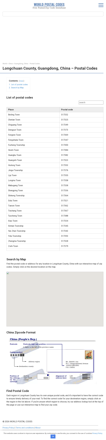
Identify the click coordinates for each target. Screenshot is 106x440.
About (37, 428)
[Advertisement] (53, 39)
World (5, 64)
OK (53, 436)
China (11, 64)
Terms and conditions (25, 428)
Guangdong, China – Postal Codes (27, 64)
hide (21, 81)
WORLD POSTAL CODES (49, 4)
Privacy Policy (8, 428)
